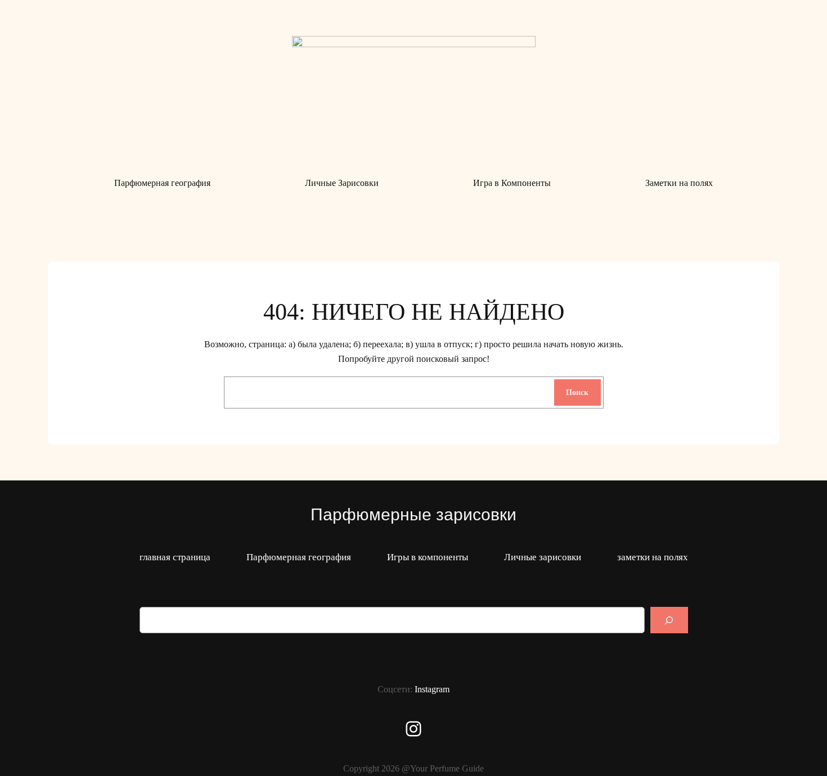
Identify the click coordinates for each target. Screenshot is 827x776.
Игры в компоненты (427, 557)
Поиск (577, 392)
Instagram (432, 689)
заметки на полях (652, 557)
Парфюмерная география (298, 557)
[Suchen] (668, 620)
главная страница (175, 557)
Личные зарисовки (542, 557)
